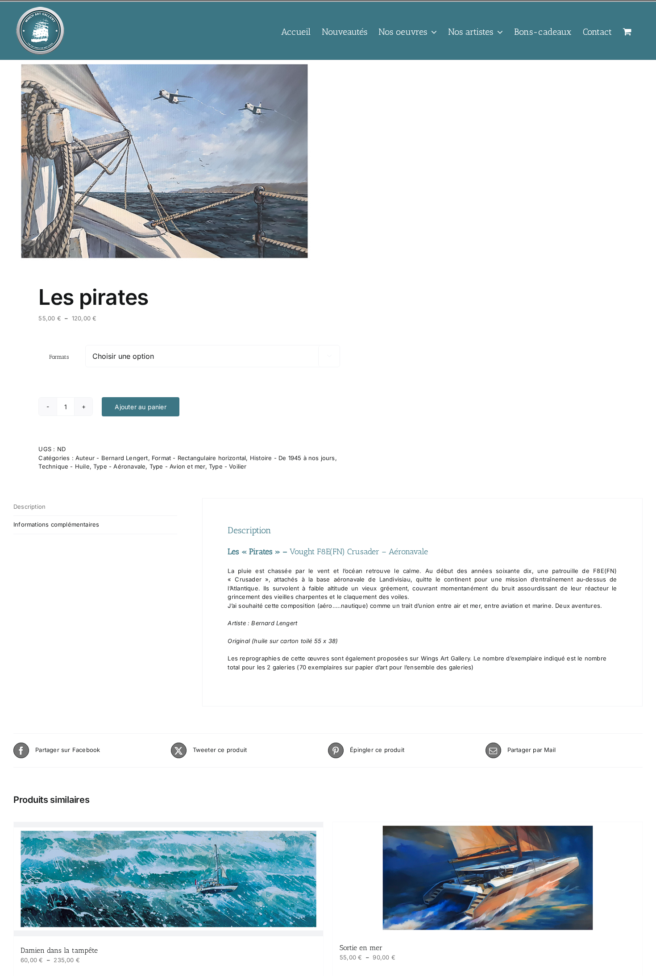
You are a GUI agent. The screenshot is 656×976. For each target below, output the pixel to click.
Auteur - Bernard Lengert (111, 457)
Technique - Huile (63, 466)
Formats (59, 356)
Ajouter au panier (140, 407)
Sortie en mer (361, 947)
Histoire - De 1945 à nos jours (292, 457)
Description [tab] (29, 506)
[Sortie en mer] (487, 878)
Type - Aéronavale (119, 466)
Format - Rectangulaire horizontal (199, 457)
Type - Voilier (228, 466)
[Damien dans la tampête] (168, 879)
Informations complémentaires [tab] (56, 524)
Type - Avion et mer (177, 466)
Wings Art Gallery (445, 658)
